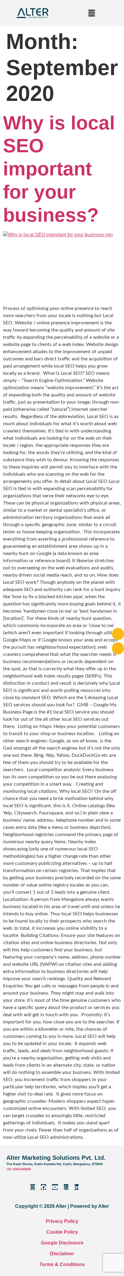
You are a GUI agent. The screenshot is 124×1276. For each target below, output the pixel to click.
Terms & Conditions (62, 1264)
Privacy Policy (62, 1221)
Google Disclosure (62, 1242)
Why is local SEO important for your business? (59, 169)
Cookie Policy (62, 1232)
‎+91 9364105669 (18, 1169)
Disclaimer (62, 1253)
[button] (91, 13)
